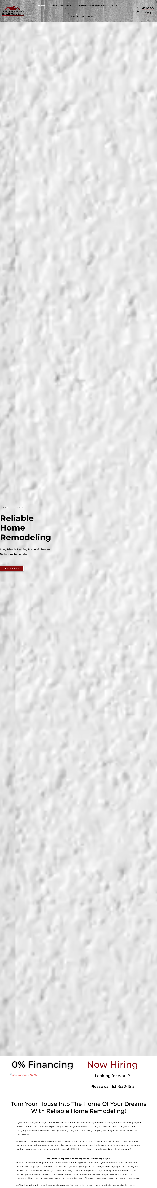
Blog (115, 5)
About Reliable (62, 5)
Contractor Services (92, 5)
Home (41, 5)
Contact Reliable (81, 16)
